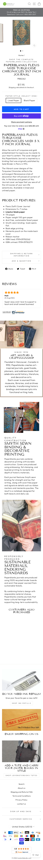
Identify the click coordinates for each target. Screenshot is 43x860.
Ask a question (21, 261)
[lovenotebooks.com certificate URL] (21, 312)
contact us (21, 804)
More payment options (21, 122)
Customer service (21, 819)
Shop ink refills (21, 703)
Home (21, 55)
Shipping (12, 87)
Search (21, 784)
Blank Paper (29, 100)
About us (21, 788)
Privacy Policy (21, 800)
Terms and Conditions (21, 796)
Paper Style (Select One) (21, 96)
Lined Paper (13, 100)
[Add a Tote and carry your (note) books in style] (21, 751)
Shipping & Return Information (21, 255)
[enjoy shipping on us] (21, 720)
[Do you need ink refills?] (21, 680)
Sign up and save (21, 811)
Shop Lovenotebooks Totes (21, 775)
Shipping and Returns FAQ (21, 792)
